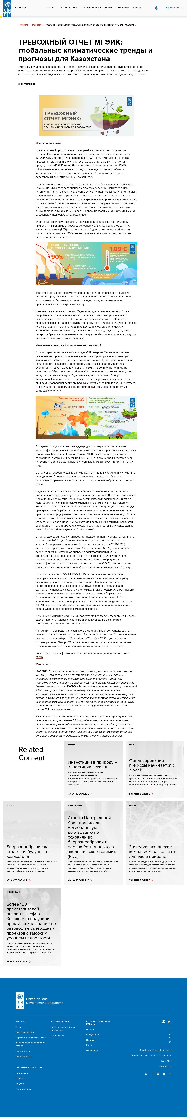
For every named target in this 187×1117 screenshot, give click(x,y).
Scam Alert (166, 1061)
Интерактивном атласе (69, 338)
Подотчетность (23, 1051)
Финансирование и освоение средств (30, 1044)
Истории (90, 1040)
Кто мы (50, 7)
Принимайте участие (129, 7)
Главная (24, 25)
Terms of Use (165, 1066)
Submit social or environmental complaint (151, 1055)
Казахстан (20, 7)
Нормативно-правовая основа (31, 1037)
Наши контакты (23, 1089)
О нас (18, 1027)
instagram (158, 1074)
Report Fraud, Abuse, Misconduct (155, 1050)
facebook (152, 1074)
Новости (90, 1029)
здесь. (39, 657)
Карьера (20, 1078)
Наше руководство (25, 1032)
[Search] (169, 1032)
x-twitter (146, 1074)
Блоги (89, 1045)
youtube (164, 1074)
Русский (174, 8)
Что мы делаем (69, 7)
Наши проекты (58, 1035)
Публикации (92, 1050)
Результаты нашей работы (98, 7)
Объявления (22, 1073)
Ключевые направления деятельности (63, 1029)
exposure (170, 1074)
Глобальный (156, 8)
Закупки (20, 1083)
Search (162, 8)
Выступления (93, 1034)
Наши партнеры (23, 1056)
